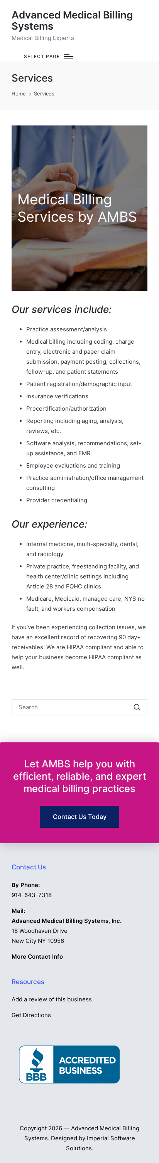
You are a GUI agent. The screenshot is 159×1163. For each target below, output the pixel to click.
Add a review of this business (52, 999)
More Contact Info (37, 956)
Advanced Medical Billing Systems (72, 21)
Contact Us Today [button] (80, 816)
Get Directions (31, 1015)
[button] (137, 707)
